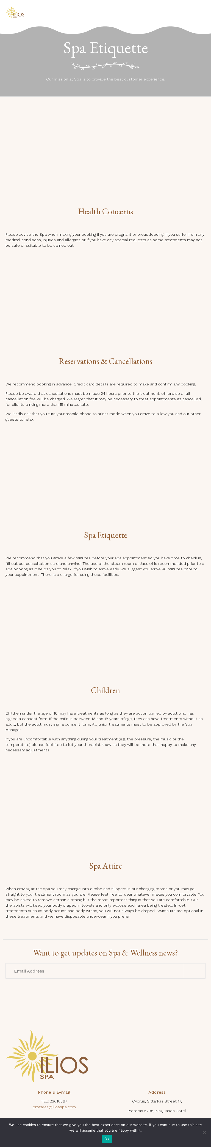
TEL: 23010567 (54, 1101)
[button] (195, 971)
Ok (106, 1139)
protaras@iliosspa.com (54, 1107)
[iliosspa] (14, 12)
